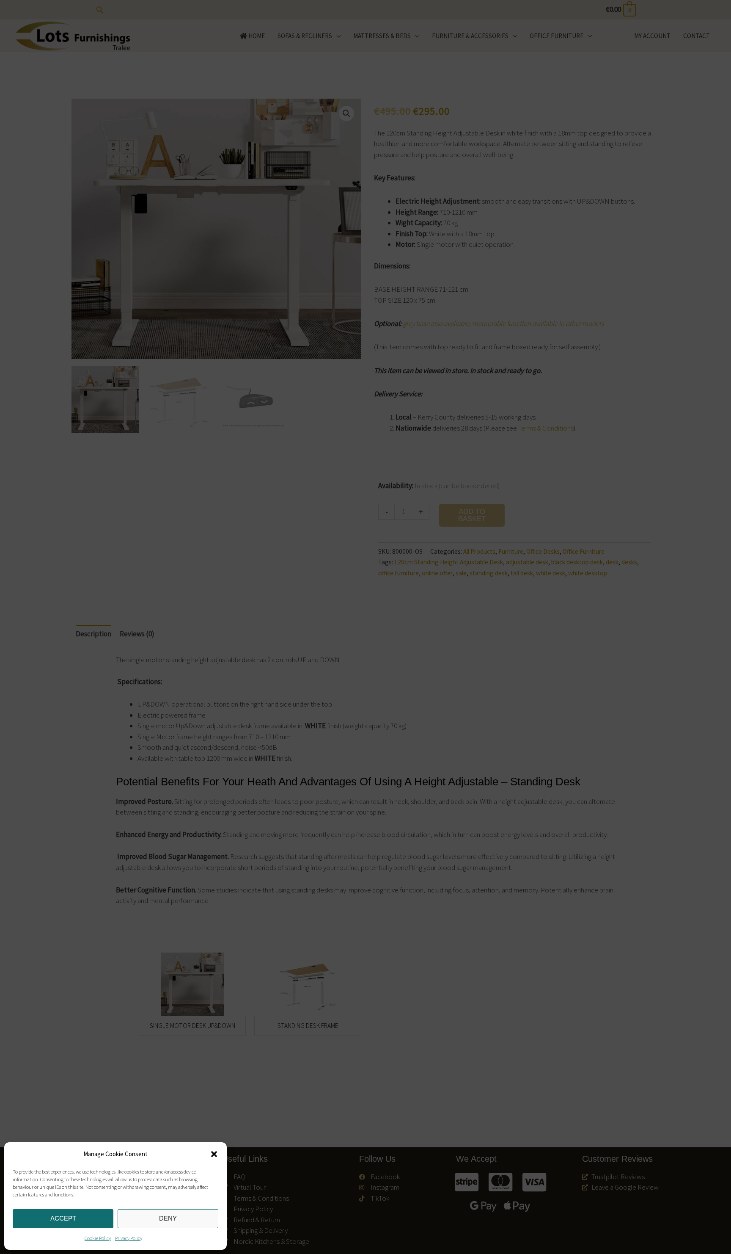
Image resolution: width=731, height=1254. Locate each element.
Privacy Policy (128, 1238)
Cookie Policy (98, 1238)
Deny (168, 1218)
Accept (63, 1218)
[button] (214, 1154)
